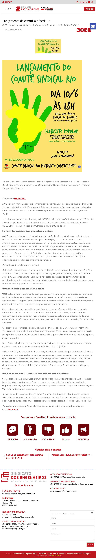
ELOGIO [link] (66, 439)
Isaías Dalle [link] (20, 199)
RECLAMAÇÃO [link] (48, 439)
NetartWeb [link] (56, 556)
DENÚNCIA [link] (83, 439)
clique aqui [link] (12, 409)
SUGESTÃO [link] (12, 439)
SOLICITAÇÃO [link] (30, 439)
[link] (93, 26)
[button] (78, 30)
